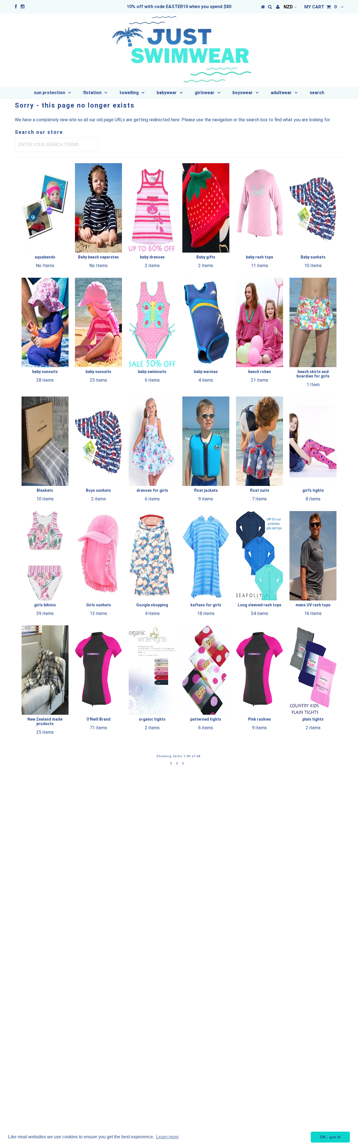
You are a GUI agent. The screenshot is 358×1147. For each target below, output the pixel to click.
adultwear (281, 92)
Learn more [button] (167, 1136)
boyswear (242, 92)
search (317, 92)
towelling (129, 92)
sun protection (49, 92)
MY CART (320, 7)
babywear (167, 92)
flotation (92, 92)
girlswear (205, 92)
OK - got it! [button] (330, 1137)
